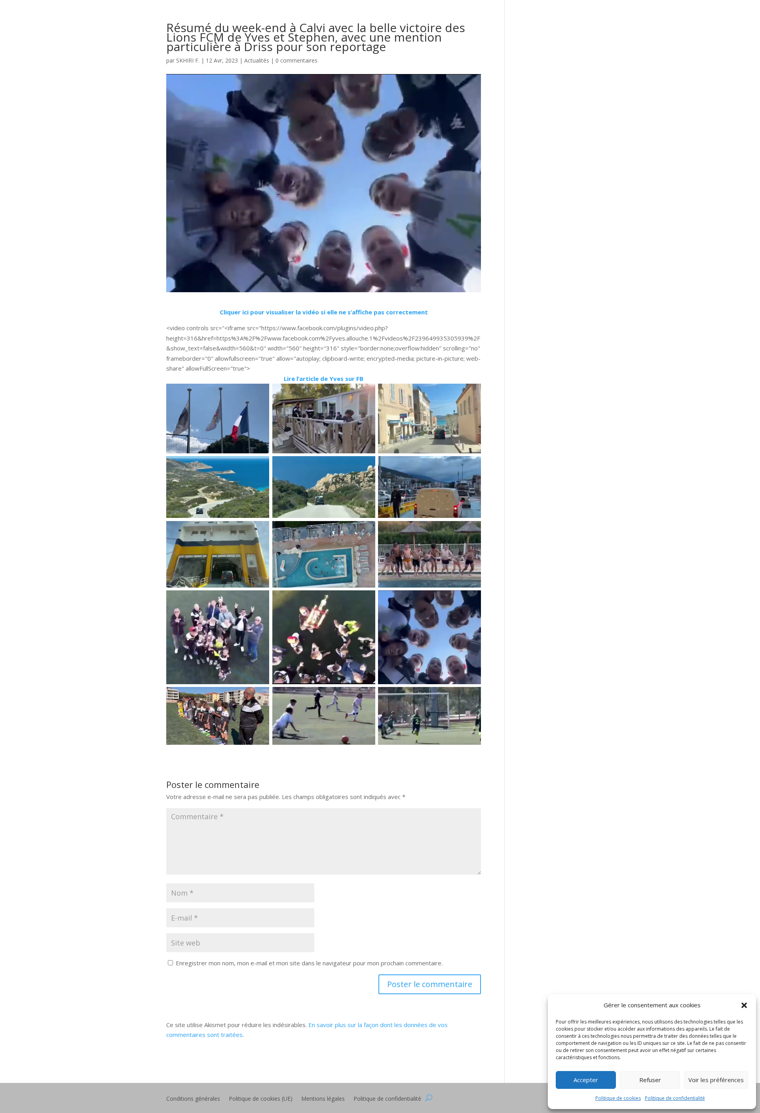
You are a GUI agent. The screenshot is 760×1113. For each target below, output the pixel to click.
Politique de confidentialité (675, 1098)
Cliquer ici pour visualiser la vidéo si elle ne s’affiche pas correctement (324, 312)
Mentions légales (323, 1099)
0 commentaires (296, 60)
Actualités (256, 60)
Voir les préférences (716, 1080)
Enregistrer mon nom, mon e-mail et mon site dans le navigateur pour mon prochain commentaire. (309, 963)
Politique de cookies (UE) (261, 1099)
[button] (744, 1005)
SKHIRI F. (188, 60)
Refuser (650, 1080)
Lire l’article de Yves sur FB (323, 378)
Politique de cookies (618, 1098)
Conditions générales (193, 1099)
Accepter (586, 1080)
